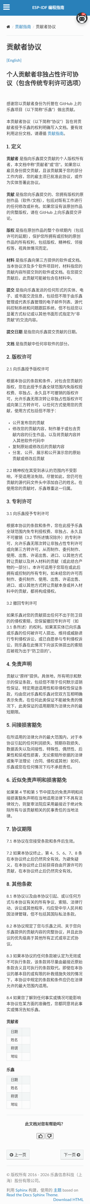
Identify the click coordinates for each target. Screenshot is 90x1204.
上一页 (19, 1155)
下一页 (70, 1155)
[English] (14, 60)
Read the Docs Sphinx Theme (32, 1195)
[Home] (8, 27)
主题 (58, 1190)
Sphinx (22, 1190)
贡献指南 (23, 27)
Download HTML (68, 1200)
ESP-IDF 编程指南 (48, 8)
